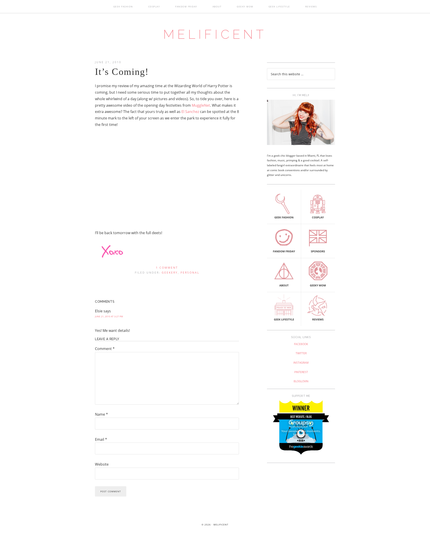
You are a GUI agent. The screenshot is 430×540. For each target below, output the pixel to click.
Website (102, 464)
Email (101, 439)
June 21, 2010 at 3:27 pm (109, 316)
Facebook (301, 344)
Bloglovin (301, 381)
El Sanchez (190, 111)
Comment (105, 348)
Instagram (301, 363)
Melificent (215, 34)
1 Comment (167, 268)
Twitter (301, 353)
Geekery (170, 272)
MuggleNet (201, 105)
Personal (190, 272)
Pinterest (301, 372)
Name (101, 414)
